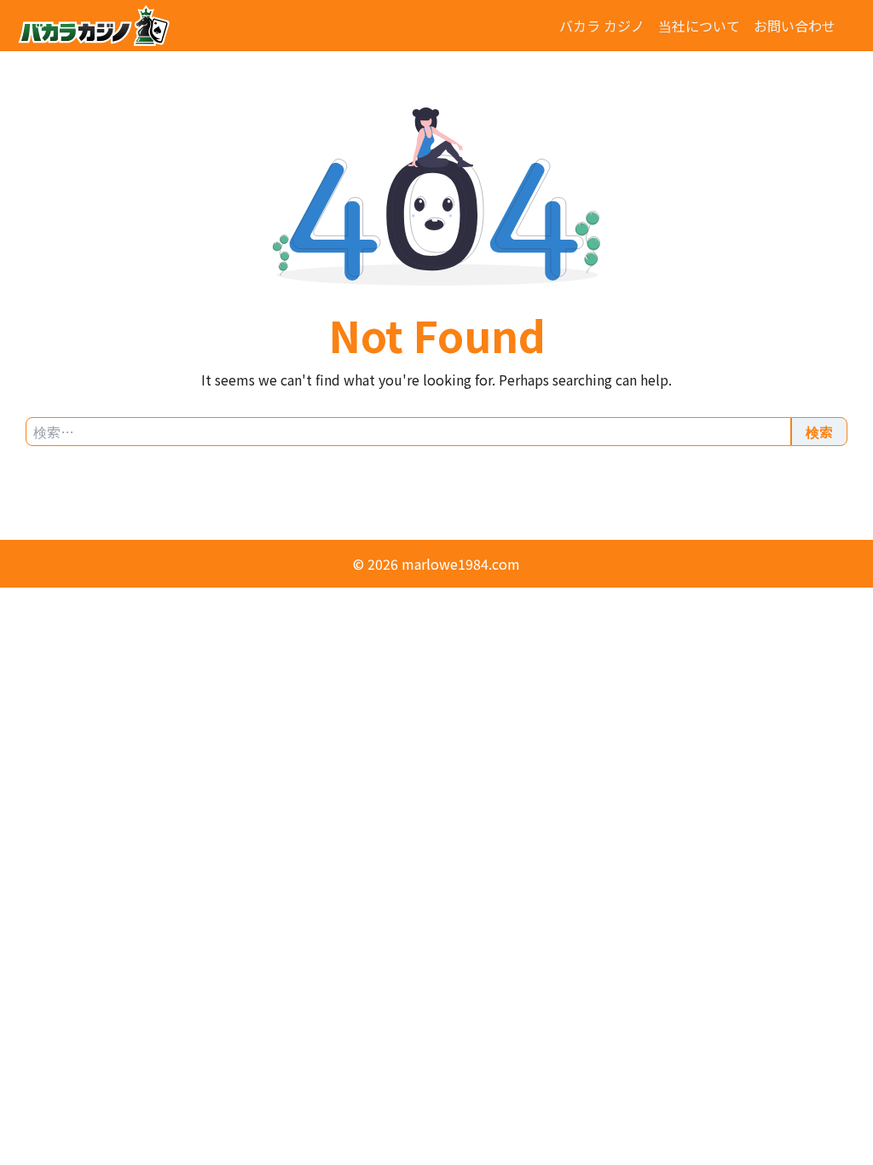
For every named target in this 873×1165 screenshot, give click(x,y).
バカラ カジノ (602, 25)
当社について (699, 25)
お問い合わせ (794, 25)
